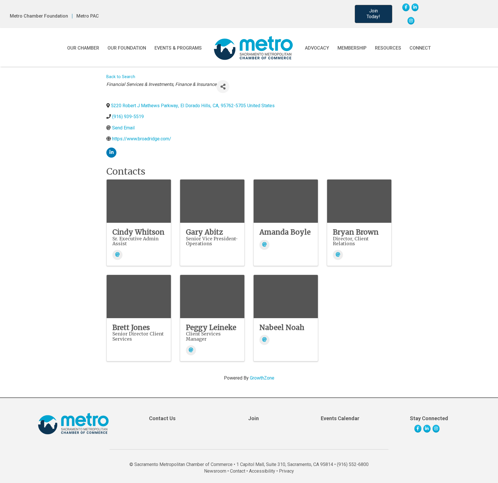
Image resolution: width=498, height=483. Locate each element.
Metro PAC (87, 16)
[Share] (222, 86)
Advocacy (317, 48)
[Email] (117, 255)
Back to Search (120, 76)
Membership (352, 48)
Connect (420, 48)
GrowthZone (262, 378)
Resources (388, 48)
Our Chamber (83, 48)
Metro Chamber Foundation (39, 16)
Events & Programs (178, 48)
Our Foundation (126, 48)
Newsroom (215, 471)
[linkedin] (111, 153)
